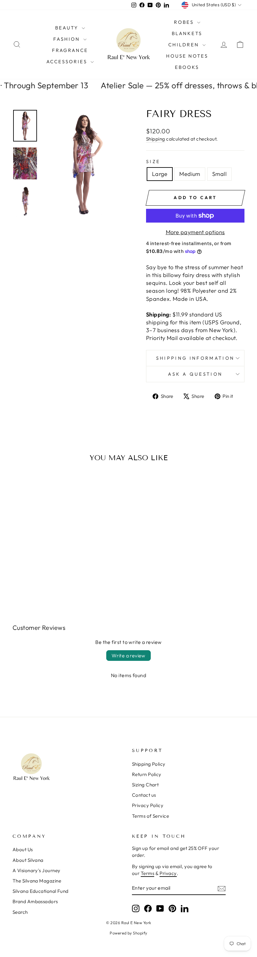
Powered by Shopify (128, 932)
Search (20, 912)
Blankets (187, 33)
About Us (23, 849)
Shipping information (195, 358)
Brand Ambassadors (35, 901)
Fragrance (70, 50)
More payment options (195, 232)
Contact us (144, 795)
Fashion (67, 39)
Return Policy (146, 774)
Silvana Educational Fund (41, 891)
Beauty (67, 28)
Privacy (168, 873)
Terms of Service (150, 816)
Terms (147, 873)
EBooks (187, 67)
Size (153, 161)
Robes (185, 22)
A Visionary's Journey (36, 870)
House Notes (187, 56)
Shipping (155, 139)
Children (184, 45)
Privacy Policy (147, 805)
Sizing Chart (145, 785)
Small (219, 174)
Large (159, 174)
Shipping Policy (148, 764)
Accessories (67, 61)
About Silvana (28, 860)
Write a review (128, 655)
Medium (189, 174)
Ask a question (195, 374)
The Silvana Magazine (37, 881)
